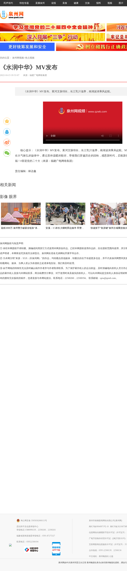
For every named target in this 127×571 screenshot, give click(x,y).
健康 (76, 3)
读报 (53, 3)
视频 (109, 3)
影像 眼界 (8, 197)
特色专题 (24, 3)
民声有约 (8, 3)
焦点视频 (29, 58)
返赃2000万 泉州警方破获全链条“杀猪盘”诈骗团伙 (26, 228)
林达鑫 (32, 171)
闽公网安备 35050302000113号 (34, 520)
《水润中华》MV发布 (29, 67)
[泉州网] (13, 14)
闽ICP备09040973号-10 (99, 526)
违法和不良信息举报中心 (27, 526)
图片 (121, 3)
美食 (65, 3)
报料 (98, 3)
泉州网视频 (18, 58)
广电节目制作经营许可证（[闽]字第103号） (108, 538)
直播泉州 (40, 3)
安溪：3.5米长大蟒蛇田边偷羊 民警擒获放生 (68, 228)
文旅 (87, 3)
